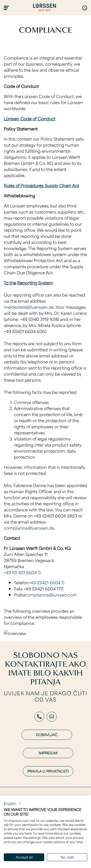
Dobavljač (47, 734)
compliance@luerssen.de (29, 528)
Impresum (48, 753)
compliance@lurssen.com (51, 595)
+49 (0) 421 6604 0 (22, 572)
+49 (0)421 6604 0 (46, 583)
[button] (13, 803)
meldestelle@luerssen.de (29, 307)
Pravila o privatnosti (48, 771)
